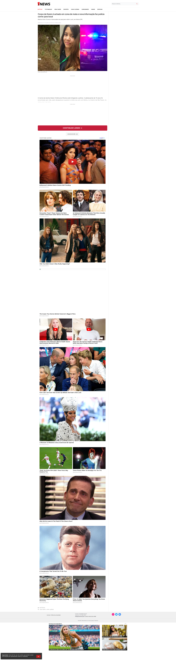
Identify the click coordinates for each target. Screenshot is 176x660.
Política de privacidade (56, 615)
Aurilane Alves (58, 22)
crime (47, 609)
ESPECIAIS (99, 9)
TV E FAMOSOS (48, 9)
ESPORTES (66, 9)
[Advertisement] (72, 86)
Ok (38, 656)
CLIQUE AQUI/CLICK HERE (90, 616)
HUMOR (93, 9)
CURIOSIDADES (85, 9)
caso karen (43, 609)
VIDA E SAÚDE (57, 9)
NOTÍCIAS (40, 9)
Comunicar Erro (71, 134)
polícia (52, 609)
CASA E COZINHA (75, 9)
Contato (48, 615)
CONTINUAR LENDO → (72, 128)
